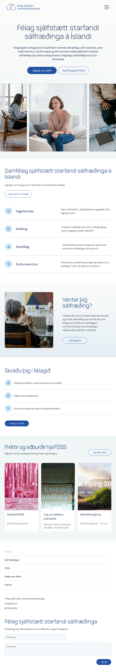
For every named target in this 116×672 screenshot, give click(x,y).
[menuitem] (55, 552)
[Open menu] (106, 7)
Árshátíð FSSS (15, 514)
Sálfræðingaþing (90, 514)
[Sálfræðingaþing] (94, 486)
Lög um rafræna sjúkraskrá (53, 516)
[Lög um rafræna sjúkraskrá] (58, 486)
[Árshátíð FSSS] (21, 486)
